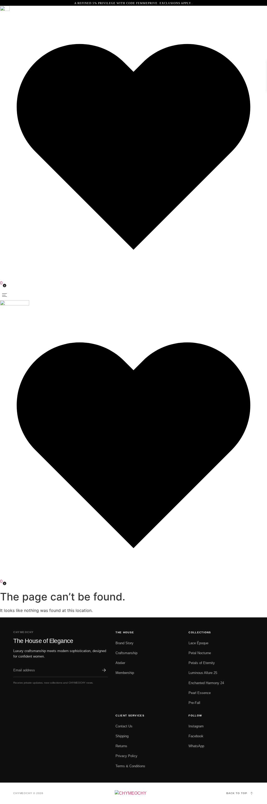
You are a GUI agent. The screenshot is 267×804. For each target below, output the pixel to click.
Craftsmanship (126, 653)
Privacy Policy (126, 756)
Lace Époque (198, 643)
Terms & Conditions (130, 766)
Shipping (122, 736)
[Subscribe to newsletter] (104, 670)
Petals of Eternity (202, 663)
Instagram (196, 726)
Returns (121, 746)
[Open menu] (4, 295)
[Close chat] (254, 666)
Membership (125, 673)
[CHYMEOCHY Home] (134, 793)
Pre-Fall (194, 703)
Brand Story (125, 643)
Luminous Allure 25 (203, 673)
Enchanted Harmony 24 (206, 683)
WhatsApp (196, 746)
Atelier (120, 663)
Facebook (196, 736)
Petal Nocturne (200, 653)
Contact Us (124, 726)
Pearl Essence (200, 693)
